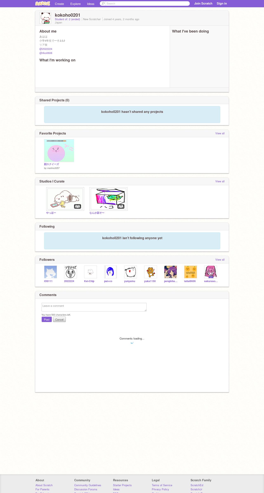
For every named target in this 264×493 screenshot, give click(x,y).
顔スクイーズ (51, 164)
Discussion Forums (85, 489)
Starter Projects (122, 485)
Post (47, 319)
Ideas (90, 3)
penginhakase (171, 281)
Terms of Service (162, 485)
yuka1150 (150, 281)
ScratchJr (196, 489)
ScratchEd (197, 485)
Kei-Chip (89, 281)
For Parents (42, 489)
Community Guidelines (87, 485)
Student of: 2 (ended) (68, 19)
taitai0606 (190, 281)
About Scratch (44, 485)
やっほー (51, 212)
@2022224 (45, 49)
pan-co (108, 281)
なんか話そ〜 (97, 212)
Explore (75, 3)
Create (59, 3)
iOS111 (48, 281)
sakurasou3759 (211, 281)
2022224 (69, 281)
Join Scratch (203, 3)
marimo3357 (53, 168)
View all (220, 133)
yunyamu (129, 281)
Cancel (59, 319)
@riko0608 (45, 53)
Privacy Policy (160, 489)
